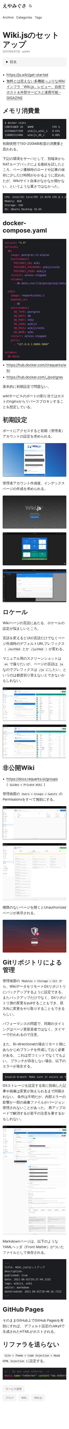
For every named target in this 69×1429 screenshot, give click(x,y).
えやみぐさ (15, 5)
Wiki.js (38, 1397)
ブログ (10, 1397)
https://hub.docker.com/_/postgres (35, 377)
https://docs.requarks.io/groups (32, 779)
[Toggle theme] (30, 6)
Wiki (23, 1397)
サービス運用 (14, 1388)
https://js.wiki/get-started (27, 75)
